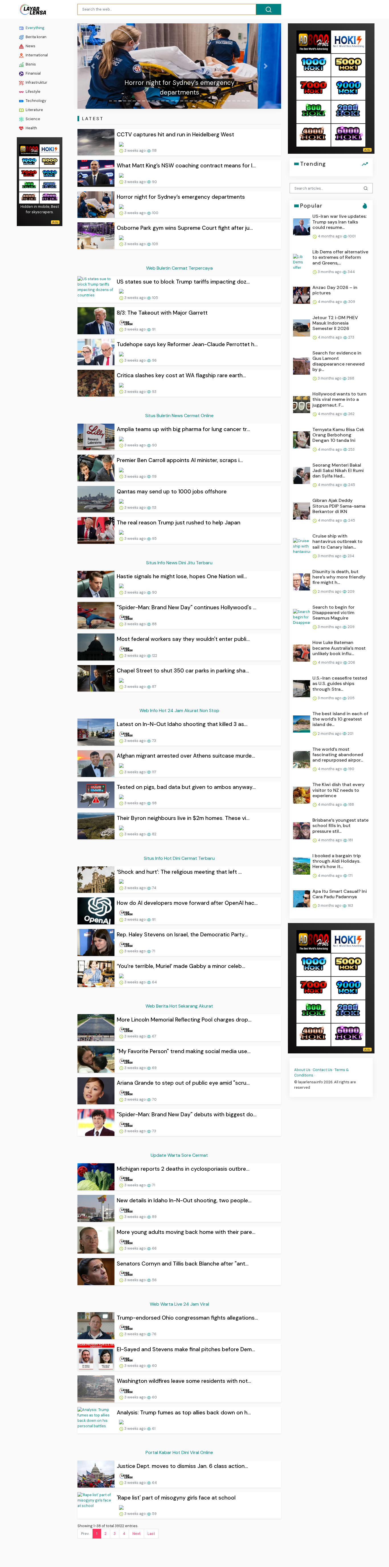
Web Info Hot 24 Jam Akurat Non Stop (179, 710)
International (36, 55)
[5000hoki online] (50, 161)
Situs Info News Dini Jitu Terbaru (179, 563)
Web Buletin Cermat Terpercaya (179, 268)
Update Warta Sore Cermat (179, 1155)
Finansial (33, 73)
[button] (92, 66)
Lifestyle (32, 91)
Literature (34, 109)
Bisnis (30, 64)
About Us (302, 1069)
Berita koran (35, 36)
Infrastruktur (36, 82)
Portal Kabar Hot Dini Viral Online (179, 1452)
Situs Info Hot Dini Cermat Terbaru (179, 858)
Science (32, 118)
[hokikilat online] (50, 149)
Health (31, 128)
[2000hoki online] (50, 185)
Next (136, 1533)
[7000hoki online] (29, 173)
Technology (35, 100)
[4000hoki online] (29, 197)
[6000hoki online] (50, 197)
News (30, 46)
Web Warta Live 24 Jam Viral (179, 1304)
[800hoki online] (29, 185)
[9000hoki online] (50, 173)
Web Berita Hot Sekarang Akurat (179, 1006)
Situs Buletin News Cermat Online (179, 416)
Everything (34, 27)
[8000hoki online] (29, 149)
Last (151, 1533)
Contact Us (322, 1069)
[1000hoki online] (29, 161)
